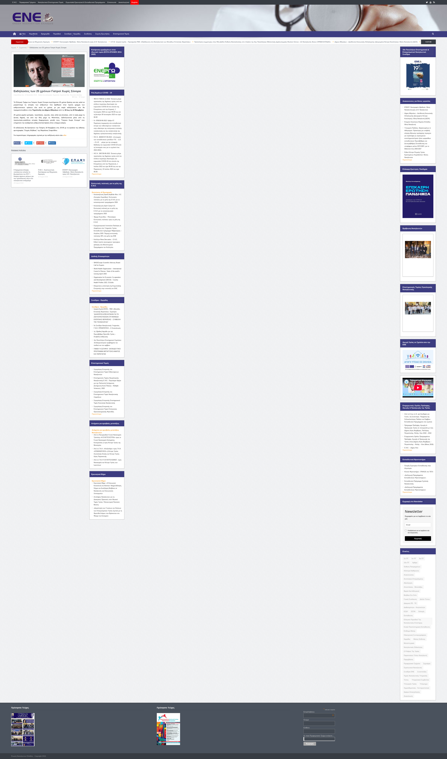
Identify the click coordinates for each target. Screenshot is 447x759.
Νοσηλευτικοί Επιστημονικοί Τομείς (50, 2)
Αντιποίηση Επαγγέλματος (413, 579)
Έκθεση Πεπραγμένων (412, 567)
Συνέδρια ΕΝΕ (409, 672)
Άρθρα (414, 563)
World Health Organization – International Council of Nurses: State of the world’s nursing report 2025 (107, 271)
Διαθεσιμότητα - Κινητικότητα (414, 607)
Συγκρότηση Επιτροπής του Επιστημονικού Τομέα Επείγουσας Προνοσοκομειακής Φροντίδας (105, 409)
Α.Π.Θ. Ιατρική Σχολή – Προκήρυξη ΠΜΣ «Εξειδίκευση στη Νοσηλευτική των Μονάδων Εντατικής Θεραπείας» (96, 42)
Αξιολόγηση (408, 583)
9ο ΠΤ (421, 558)
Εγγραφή (418, 538)
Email (83, 97)
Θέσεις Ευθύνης (419, 639)
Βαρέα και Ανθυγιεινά (411, 591)
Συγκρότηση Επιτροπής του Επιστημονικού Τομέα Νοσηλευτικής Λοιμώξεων (106, 394)
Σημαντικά (56, 95)
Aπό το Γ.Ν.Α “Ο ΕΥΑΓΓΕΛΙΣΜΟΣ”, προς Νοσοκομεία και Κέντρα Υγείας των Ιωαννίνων (107, 462)
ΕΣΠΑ (413, 611)
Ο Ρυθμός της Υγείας (411, 651)
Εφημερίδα (45, 34)
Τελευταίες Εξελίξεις (76, 95)
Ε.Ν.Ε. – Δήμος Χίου (411, 448)
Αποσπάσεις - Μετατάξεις (413, 587)
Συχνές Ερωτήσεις (102, 34)
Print (75, 97)
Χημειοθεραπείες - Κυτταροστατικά (416, 688)
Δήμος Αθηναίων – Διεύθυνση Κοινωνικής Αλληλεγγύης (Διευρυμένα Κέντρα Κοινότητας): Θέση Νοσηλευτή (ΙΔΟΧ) (321, 42)
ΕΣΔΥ (406, 611)
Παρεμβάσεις (408, 659)
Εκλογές (421, 611)
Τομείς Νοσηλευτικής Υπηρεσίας (415, 676)
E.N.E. (14, 2)
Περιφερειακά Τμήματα (27, 2)
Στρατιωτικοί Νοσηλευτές (413, 668)
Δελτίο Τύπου (425, 599)
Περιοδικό (57, 34)
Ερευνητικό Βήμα (99, 481)
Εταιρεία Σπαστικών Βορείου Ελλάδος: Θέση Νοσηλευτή (387, 42)
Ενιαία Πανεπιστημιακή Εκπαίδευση (417, 627)
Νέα (23, 34)
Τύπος (406, 680)
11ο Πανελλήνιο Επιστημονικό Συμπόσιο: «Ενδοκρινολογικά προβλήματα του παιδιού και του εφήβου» (108, 342)
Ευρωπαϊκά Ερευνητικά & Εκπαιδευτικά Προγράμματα (85, 2)
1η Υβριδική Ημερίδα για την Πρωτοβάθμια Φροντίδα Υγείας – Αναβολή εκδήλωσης (105, 334)
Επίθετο (306, 728)
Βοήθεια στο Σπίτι (410, 595)
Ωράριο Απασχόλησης (412, 692)
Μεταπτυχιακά (409, 643)
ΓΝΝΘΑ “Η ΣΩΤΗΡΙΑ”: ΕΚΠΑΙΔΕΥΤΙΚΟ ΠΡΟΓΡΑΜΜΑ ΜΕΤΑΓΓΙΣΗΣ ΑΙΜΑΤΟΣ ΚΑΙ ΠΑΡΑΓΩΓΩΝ (107, 351)
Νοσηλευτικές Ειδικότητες (413, 647)
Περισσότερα (96, 174)
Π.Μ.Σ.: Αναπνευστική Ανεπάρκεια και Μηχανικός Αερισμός (47, 172)
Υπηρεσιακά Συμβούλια (420, 680)
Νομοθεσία (33, 34)
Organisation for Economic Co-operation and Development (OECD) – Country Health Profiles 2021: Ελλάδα (107, 279)
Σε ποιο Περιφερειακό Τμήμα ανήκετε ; (318, 736)
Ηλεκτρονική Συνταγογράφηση (415, 635)
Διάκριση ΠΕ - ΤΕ (410, 603)
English (135, 2)
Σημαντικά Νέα (64, 95)
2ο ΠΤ (406, 558)
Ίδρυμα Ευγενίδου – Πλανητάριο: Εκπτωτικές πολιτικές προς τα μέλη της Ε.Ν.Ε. (107, 219)
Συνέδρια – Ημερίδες (72, 34)
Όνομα (306, 720)
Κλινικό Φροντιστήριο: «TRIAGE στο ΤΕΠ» (418, 472)
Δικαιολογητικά (124, 2)
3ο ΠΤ (413, 558)
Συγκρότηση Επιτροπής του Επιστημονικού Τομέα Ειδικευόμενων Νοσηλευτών (106, 372)
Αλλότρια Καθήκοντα (411, 571)
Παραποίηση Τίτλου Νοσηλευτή (415, 655)
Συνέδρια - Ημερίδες (99, 307)
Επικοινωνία (111, 2)
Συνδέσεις (88, 34)
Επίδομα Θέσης (409, 631)
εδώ (64, 135)
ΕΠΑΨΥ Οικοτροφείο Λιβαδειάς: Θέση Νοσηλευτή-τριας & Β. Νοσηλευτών (73, 172)
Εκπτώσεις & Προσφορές (102, 192)
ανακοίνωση (408, 696)
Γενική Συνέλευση (410, 599)
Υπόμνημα (423, 684)
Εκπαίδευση (408, 615)
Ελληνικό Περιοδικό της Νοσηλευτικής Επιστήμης (413, 621)
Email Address (318, 712)
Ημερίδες (407, 639)
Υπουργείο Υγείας (410, 684)
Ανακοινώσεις (409, 575)
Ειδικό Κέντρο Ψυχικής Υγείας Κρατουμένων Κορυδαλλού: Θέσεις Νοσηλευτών (416, 154)
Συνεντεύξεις (422, 672)
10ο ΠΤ (406, 563)
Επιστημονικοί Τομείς (121, 34)
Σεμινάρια (426, 663)
